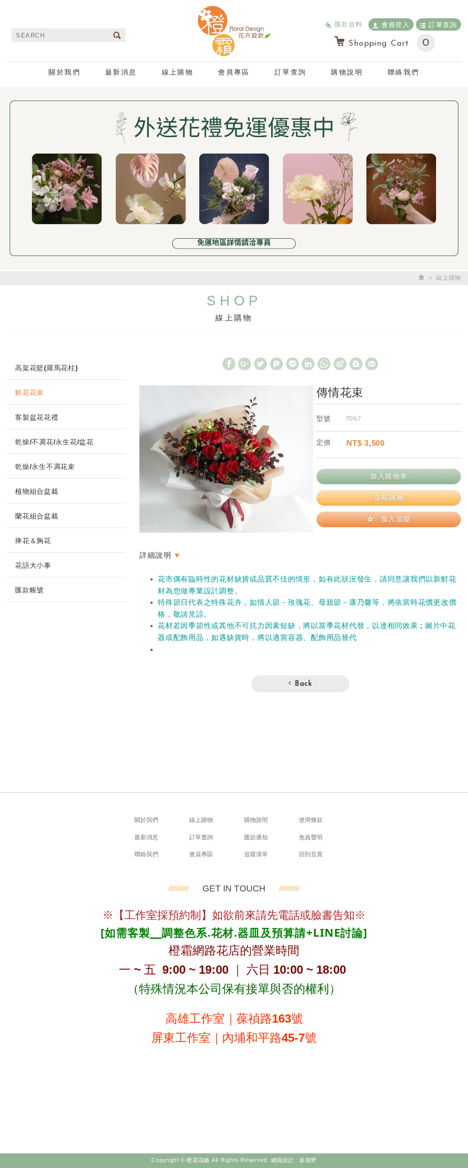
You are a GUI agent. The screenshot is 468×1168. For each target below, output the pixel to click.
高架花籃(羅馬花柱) (46, 368)
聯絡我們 (404, 72)
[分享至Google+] (244, 364)
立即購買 (388, 497)
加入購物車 (389, 476)
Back (302, 684)
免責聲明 (311, 837)
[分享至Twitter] (260, 364)
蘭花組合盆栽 (36, 516)
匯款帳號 (29, 590)
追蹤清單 (256, 854)
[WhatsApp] (324, 364)
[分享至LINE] (292, 364)
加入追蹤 (394, 519)
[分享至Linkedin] (308, 364)
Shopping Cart (389, 42)
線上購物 (178, 72)
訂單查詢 (443, 24)
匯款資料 (349, 24)
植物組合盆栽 (36, 491)
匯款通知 (256, 837)
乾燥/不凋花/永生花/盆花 (54, 442)
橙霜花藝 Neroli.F (234, 31)
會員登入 (396, 24)
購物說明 (347, 72)
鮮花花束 (29, 392)
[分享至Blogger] (356, 364)
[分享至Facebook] (229, 364)
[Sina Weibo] (340, 364)
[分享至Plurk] (276, 364)
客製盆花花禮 (36, 417)
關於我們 (64, 72)
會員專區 (234, 72)
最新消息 (121, 72)
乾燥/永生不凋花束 (45, 466)
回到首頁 (311, 854)
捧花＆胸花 (33, 540)
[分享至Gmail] (371, 364)
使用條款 (311, 819)
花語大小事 (33, 565)
